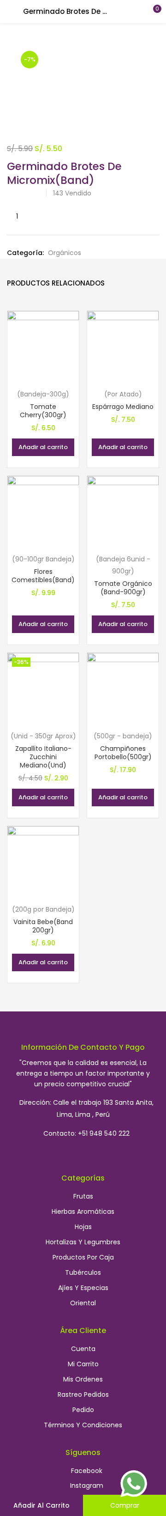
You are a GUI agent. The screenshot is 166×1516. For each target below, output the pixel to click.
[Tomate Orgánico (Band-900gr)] (123, 511)
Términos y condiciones (83, 1425)
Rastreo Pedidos (83, 1394)
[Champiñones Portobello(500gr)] (123, 688)
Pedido (83, 1409)
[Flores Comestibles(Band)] (43, 511)
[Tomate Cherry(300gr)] (43, 346)
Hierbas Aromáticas (83, 1211)
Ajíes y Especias (83, 1287)
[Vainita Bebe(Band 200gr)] (43, 861)
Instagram (86, 1485)
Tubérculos (83, 1272)
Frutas (83, 1196)
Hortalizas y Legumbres (83, 1242)
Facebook (86, 1470)
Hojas (83, 1226)
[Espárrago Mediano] (123, 346)
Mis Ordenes (83, 1379)
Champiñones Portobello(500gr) (123, 752)
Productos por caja (83, 1257)
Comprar (124, 1505)
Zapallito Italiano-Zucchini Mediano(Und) (43, 756)
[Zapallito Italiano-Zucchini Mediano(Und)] (43, 688)
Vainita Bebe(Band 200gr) (43, 926)
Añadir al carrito (41, 1505)
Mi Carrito (83, 1364)
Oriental (83, 1303)
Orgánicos (64, 252)
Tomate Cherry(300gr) (43, 410)
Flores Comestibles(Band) (43, 575)
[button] (152, 11)
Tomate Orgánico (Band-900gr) (123, 587)
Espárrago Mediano (123, 406)
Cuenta (83, 1348)
